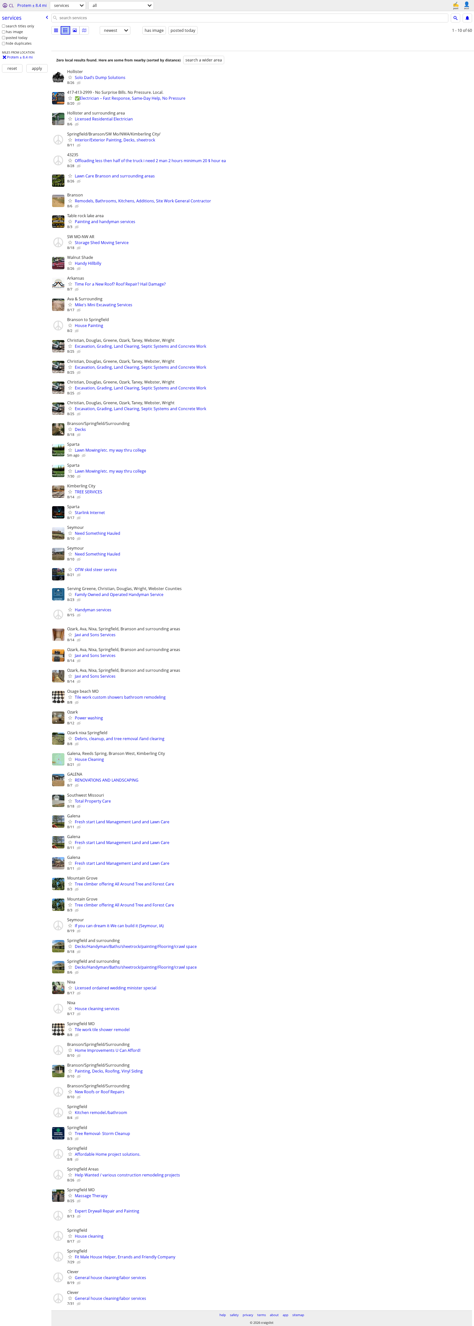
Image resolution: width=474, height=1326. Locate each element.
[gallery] (74, 30)
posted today (16, 37)
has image (14, 31)
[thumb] (65, 30)
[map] (84, 30)
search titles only (20, 26)
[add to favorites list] (70, 77)
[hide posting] (79, 83)
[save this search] (467, 18)
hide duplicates (19, 43)
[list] (56, 30)
